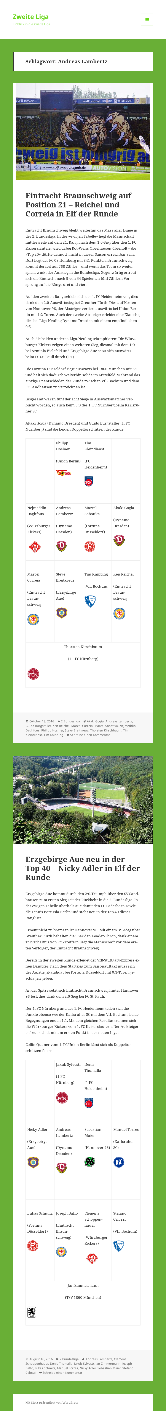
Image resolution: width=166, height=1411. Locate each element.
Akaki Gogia (95, 721)
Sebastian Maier (109, 1368)
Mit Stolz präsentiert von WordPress (52, 1402)
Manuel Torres (67, 1368)
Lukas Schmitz (45, 1368)
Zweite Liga (31, 16)
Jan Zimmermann (108, 1363)
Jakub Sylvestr (84, 1363)
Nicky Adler (88, 1368)
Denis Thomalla (61, 1363)
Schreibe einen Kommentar (90, 735)
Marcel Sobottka (106, 726)
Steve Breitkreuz (76, 730)
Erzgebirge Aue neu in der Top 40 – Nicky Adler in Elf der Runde (83, 868)
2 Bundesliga (70, 721)
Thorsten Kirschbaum (105, 730)
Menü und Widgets (147, 25)
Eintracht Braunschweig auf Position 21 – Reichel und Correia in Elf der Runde (78, 204)
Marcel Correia (82, 726)
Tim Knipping (53, 735)
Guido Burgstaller (38, 726)
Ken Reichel (61, 726)
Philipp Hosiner (52, 730)
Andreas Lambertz (118, 721)
